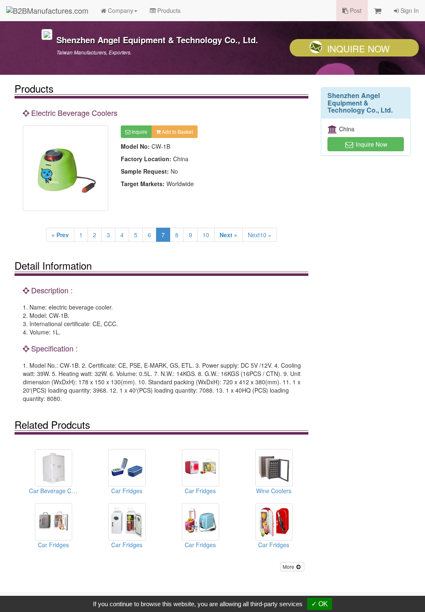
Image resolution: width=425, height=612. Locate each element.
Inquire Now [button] (370, 144)
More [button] (289, 566)
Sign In (409, 10)
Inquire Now (358, 48)
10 (206, 235)
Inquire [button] (138, 131)
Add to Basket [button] (177, 131)
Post (354, 10)
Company (119, 10)
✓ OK (319, 603)
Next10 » (259, 235)
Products (168, 10)
